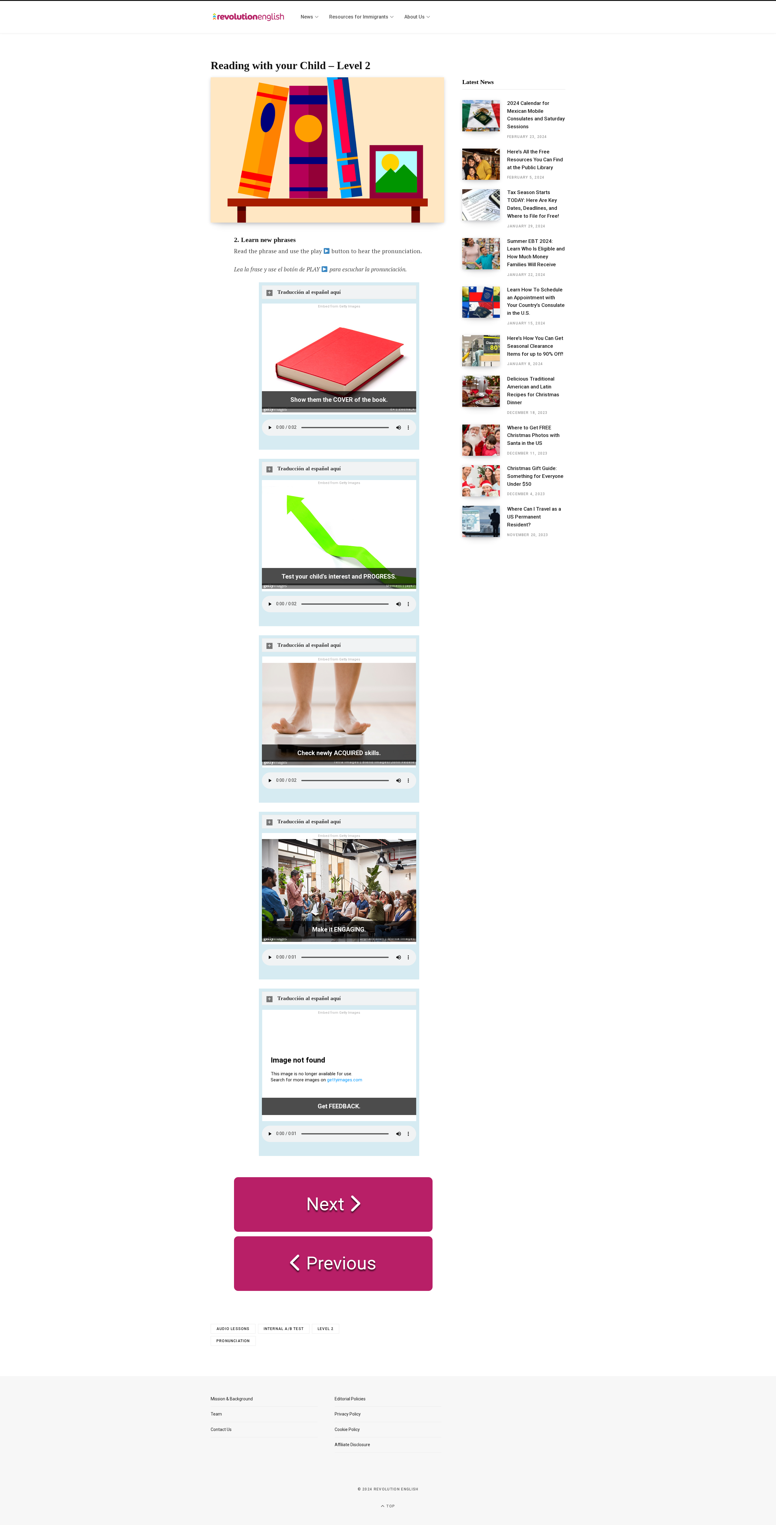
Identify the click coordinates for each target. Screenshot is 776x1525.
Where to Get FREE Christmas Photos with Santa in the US (533, 435)
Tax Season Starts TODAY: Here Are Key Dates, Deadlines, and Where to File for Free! (533, 204)
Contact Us (221, 1429)
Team (216, 1414)
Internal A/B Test (284, 1329)
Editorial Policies (350, 1398)
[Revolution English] (248, 17)
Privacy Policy (348, 1414)
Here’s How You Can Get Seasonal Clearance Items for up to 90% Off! (535, 346)
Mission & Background (232, 1398)
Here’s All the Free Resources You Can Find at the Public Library (535, 159)
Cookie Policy (347, 1429)
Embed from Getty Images (339, 306)
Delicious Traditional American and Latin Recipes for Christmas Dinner (533, 390)
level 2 (325, 1329)
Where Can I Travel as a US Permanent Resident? (534, 517)
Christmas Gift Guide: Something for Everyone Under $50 (535, 476)
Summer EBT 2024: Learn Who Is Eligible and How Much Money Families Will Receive (536, 252)
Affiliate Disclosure (352, 1444)
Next (327, 1204)
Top (390, 1506)
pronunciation (233, 1341)
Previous (339, 1263)
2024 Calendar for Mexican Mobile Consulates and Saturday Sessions (536, 114)
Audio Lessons (233, 1329)
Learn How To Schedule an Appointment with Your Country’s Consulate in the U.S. (536, 301)
